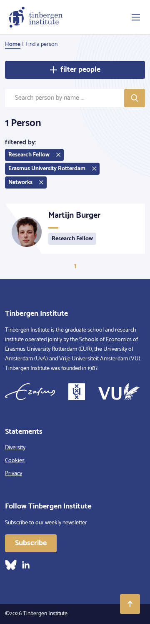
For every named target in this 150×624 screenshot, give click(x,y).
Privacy (13, 473)
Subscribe (31, 543)
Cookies (15, 460)
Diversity (15, 448)
